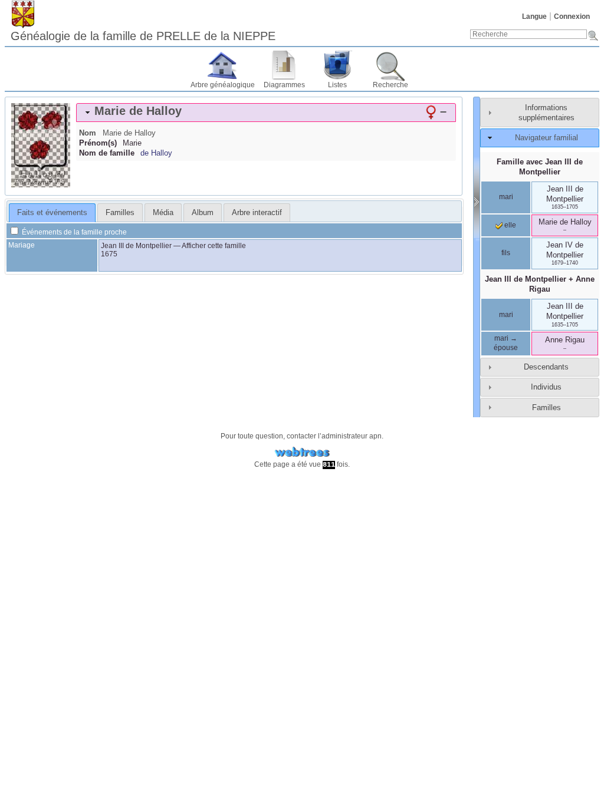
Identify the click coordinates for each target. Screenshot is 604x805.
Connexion (572, 16)
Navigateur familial (546, 137)
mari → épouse (506, 343)
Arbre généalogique (223, 85)
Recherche (390, 85)
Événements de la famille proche (73, 232)
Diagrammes (284, 85)
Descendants (546, 366)
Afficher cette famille (214, 246)
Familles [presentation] (120, 212)
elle (509, 225)
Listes (337, 85)
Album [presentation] (203, 212)
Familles (546, 407)
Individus (546, 386)
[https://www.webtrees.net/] (302, 452)
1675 (109, 254)
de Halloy (156, 153)
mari (506, 197)
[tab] (266, 112)
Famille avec (540, 166)
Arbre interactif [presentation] (257, 212)
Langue (534, 16)
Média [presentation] (163, 212)
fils (505, 253)
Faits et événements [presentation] (52, 212)
